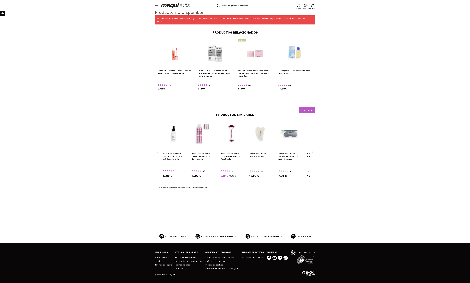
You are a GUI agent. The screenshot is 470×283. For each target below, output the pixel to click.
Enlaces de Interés (253, 252)
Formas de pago (182, 265)
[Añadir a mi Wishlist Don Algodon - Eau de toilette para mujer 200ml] (295, 41)
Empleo (158, 261)
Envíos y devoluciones (185, 258)
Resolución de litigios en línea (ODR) (222, 269)
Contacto (179, 269)
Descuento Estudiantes (253, 258)
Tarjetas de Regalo (163, 265)
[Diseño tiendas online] (308, 272)
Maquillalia (162, 252)
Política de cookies (214, 265)
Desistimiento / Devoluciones (188, 261)
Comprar (175, 93)
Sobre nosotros (162, 258)
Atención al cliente (186, 252)
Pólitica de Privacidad (215, 261)
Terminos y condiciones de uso (220, 258)
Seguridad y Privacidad (218, 252)
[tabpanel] (174, 67)
